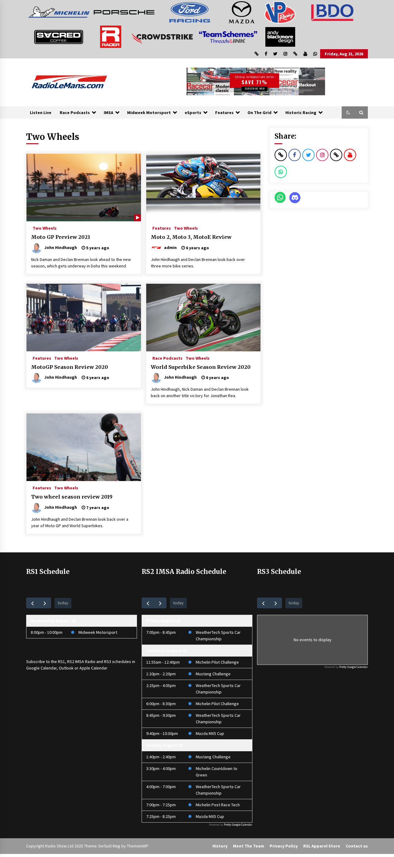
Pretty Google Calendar (238, 825)
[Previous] (32, 603)
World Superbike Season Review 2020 (201, 367)
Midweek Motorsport (149, 112)
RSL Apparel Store (321, 846)
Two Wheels (45, 227)
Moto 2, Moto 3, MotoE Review (191, 237)
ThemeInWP (137, 846)
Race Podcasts (75, 112)
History (219, 846)
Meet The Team (248, 846)
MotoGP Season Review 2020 (69, 367)
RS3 (107, 661)
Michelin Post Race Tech (218, 805)
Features (224, 112)
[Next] (44, 603)
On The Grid (259, 112)
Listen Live (40, 112)
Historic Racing (300, 112)
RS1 (61, 661)
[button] (348, 112)
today (63, 603)
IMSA (108, 112)
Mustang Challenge (213, 674)
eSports (193, 112)
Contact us (357, 846)
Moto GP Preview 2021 (60, 237)
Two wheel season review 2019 (71, 497)
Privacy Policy (284, 846)
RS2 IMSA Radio (81, 661)
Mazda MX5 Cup (210, 733)
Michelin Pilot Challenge (217, 662)
